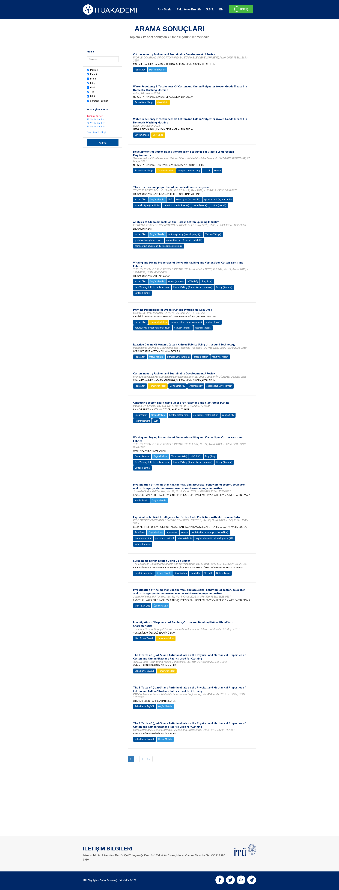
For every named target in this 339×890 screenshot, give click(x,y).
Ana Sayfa (164, 9)
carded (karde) (200, 205)
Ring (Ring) (207, 281)
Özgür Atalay (141, 414)
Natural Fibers (223, 573)
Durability (195, 573)
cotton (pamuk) (218, 205)
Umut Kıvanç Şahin (144, 573)
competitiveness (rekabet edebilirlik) (184, 240)
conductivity (228, 414)
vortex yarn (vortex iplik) (188, 199)
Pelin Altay (140, 69)
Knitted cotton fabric (179, 414)
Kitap (93, 83)
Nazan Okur (140, 199)
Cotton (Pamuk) (142, 292)
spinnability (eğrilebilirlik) (147, 205)
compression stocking (189, 170)
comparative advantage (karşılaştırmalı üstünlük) (159, 245)
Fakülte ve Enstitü (189, 9)
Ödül (92, 87)
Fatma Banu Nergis (144, 102)
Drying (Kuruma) (224, 287)
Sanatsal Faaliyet (99, 100)
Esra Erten (140, 532)
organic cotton (201, 356)
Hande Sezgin (141, 500)
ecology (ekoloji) (182, 327)
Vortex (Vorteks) (176, 281)
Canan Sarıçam (142, 456)
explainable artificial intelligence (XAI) (215, 538)
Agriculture (171, 532)
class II (207, 170)
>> (148, 759)
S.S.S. (210, 9)
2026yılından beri (96, 119)
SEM (156, 420)
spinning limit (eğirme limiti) (218, 199)
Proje (93, 78)
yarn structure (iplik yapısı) (176, 205)
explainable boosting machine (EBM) (210, 532)
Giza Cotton (181, 573)
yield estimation (143, 544)
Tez (92, 91)
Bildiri (93, 96)
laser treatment (142, 420)
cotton (217, 170)
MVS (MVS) (193, 281)
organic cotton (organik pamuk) (186, 322)
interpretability (185, 538)
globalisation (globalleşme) (148, 240)
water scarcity (196, 385)
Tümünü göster (95, 115)
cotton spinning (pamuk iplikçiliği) (184, 234)
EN (221, 9)
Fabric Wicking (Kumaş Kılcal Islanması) (192, 287)
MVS (170, 199)
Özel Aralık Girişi (96, 132)
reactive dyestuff (220, 356)
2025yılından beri (96, 123)
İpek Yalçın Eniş (142, 605)
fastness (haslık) (203, 327)
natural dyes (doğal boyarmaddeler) (152, 327)
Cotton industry (177, 385)
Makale (94, 69)
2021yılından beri (96, 126)
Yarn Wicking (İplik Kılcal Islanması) (152, 287)
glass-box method (164, 538)
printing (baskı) (213, 322)
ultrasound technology (178, 356)
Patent (93, 74)
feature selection (143, 538)
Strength (208, 573)
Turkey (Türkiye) (213, 234)
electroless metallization (205, 414)
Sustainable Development (219, 385)
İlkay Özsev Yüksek (144, 638)
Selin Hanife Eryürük (144, 670)
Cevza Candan (142, 134)
